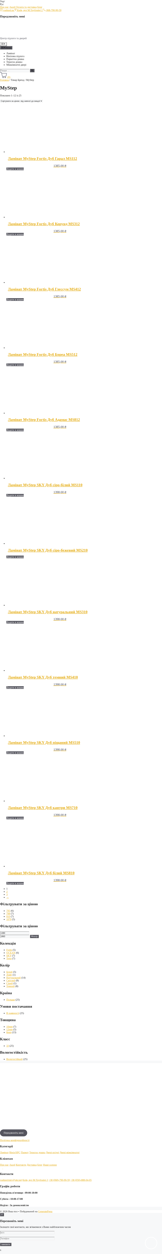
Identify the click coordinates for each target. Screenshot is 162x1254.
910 (8, 916)
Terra (9, 958)
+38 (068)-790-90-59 (59, 1180)
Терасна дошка (14, 62)
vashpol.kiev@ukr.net (11, 1180)
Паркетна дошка (15, 59)
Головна (4, 80)
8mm (8, 1032)
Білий (9, 972)
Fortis (9, 950)
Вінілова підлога (15, 56)
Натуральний (13, 977)
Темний (10, 986)
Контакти (21, 1164)
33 (7, 1045)
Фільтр (34, 936)
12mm (9, 1029)
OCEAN (10, 952)
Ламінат (10, 53)
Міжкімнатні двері (16, 64)
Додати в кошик (15, 169)
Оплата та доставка (26, 7)
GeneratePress (45, 1211)
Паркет (25, 1152)
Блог (39, 7)
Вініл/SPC (14, 1152)
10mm (9, 1026)
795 (8, 910)
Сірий (9, 983)
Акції (12, 7)
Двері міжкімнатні (69, 1152)
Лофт (9, 974)
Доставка (32, 1164)
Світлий (10, 980)
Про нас (4, 7)
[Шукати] (32, 70)
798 (8, 913)
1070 (8, 919)
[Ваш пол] (20, 33)
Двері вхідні (52, 1152)
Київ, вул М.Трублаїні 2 (35, 1180)
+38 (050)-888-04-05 (81, 1180)
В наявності (12, 1013)
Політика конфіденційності (14, 1140)
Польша (10, 999)
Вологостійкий (14, 1059)
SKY (8, 955)
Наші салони (50, 1164)
